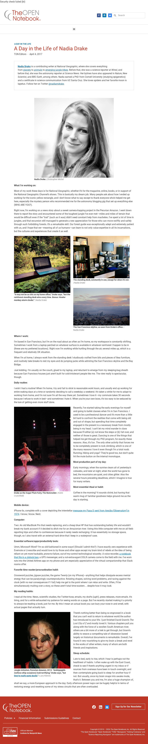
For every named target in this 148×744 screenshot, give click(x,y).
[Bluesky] (110, 15)
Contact (77, 718)
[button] (74, 29)
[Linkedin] (100, 707)
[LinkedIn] (104, 15)
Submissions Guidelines (56, 718)
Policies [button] (8, 718)
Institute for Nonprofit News (31, 733)
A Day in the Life (22, 44)
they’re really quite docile (25, 676)
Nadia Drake (24, 66)
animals (38, 70)
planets (27, 70)
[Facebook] (99, 15)
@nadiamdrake (56, 83)
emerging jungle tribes (56, 70)
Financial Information (30, 718)
